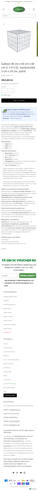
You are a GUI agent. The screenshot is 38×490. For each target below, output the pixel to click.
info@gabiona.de (14, 425)
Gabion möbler (8, 320)
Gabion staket (8, 312)
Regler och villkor (9, 363)
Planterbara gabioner (10, 304)
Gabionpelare (7, 308)
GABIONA (16, 486)
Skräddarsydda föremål (10, 296)
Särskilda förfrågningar (10, 383)
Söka (5, 391)
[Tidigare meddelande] (3, 2)
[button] (3, 9)
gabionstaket (7, 446)
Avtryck (6, 344)
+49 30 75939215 (14, 421)
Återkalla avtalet (10, 395)
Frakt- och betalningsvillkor (11, 359)
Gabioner (6, 300)
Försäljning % (7, 332)
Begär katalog (7, 328)
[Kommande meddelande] (35, 2)
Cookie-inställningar (9, 351)
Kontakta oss (7, 367)
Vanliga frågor (7, 371)
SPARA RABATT (27, 275)
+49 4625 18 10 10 (14, 410)
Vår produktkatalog (9, 387)
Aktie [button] (4, 248)
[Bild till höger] (23, 60)
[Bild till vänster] (15, 60)
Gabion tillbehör (8, 316)
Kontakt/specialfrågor (10, 324)
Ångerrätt (6, 355)
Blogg (5, 375)
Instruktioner (7, 379)
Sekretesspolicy (8, 347)
